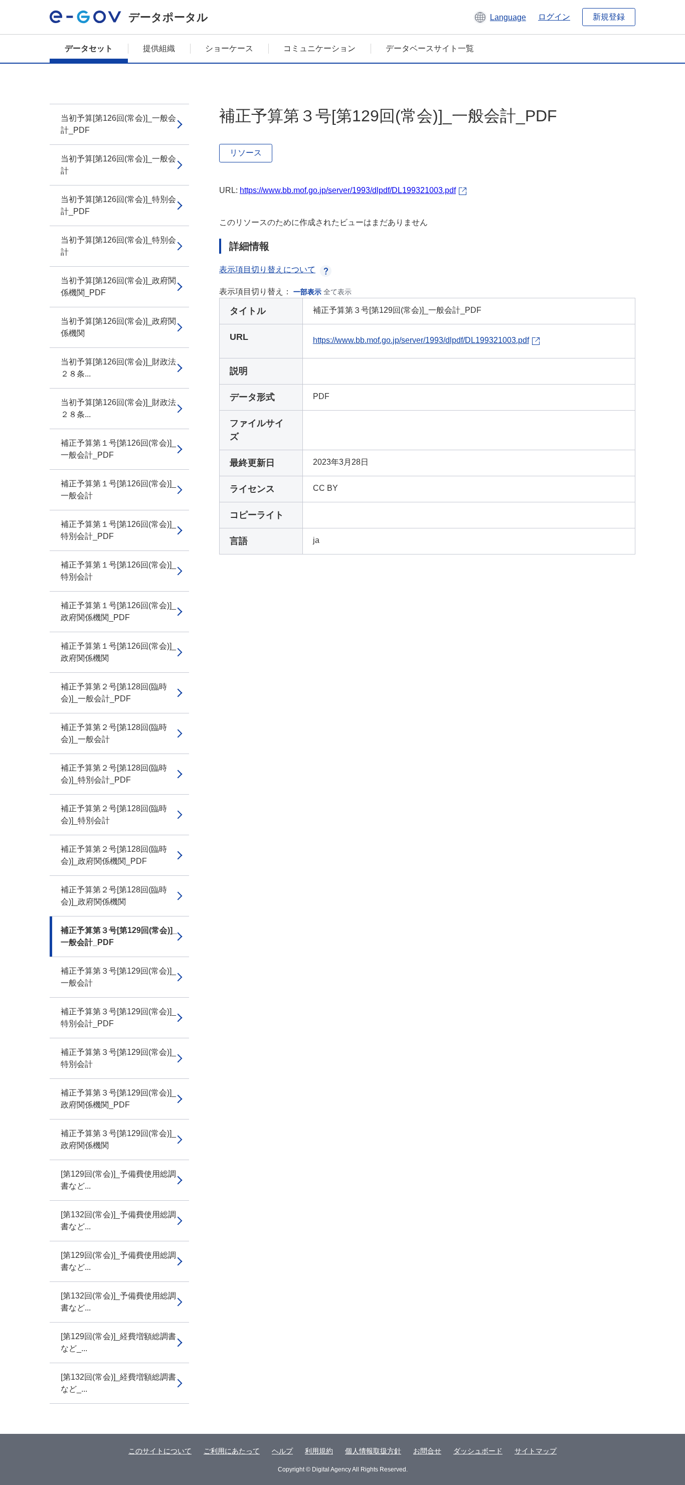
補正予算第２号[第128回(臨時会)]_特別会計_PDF (114, 774)
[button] (499, 17)
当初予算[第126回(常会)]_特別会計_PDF (118, 205)
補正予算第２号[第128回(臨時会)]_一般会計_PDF (114, 692)
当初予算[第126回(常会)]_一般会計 (118, 164)
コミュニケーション (319, 48)
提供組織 (159, 48)
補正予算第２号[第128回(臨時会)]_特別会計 (114, 814)
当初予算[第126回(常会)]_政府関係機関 (118, 327)
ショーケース (229, 48)
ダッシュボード (477, 1451)
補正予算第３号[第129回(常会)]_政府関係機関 (118, 1139)
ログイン (554, 17)
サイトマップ (536, 1451)
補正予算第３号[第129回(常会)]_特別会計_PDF (118, 1017)
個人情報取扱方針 (373, 1451)
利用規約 (319, 1451)
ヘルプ (282, 1451)
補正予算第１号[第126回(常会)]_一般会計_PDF (118, 449)
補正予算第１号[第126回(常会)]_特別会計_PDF (118, 530)
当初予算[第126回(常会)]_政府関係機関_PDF (118, 286)
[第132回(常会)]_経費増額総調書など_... (118, 1383)
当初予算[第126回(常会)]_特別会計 (118, 246)
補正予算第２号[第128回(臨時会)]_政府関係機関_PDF (114, 855)
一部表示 (307, 292)
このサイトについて (160, 1451)
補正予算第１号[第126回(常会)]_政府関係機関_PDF (118, 611)
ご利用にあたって (232, 1451)
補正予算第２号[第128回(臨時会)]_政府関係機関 (114, 895)
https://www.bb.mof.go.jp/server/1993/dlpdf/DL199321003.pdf (348, 190)
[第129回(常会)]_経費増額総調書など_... (118, 1342)
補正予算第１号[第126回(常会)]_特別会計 (118, 571)
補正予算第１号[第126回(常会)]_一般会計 (118, 489)
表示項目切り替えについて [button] (267, 269)
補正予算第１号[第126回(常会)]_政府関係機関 (118, 652)
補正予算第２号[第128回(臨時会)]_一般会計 (114, 733)
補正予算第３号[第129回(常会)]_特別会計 (118, 1058)
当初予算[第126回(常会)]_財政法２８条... (118, 367)
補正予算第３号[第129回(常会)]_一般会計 (118, 977)
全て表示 (337, 292)
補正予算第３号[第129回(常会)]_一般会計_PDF (119, 936)
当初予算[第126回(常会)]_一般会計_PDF (118, 124)
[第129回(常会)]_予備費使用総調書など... (118, 1180)
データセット (89, 48)
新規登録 (609, 17)
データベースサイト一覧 (430, 48)
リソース (246, 152)
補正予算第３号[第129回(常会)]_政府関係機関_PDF (118, 1098)
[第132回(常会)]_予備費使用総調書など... (118, 1220)
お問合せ (427, 1451)
